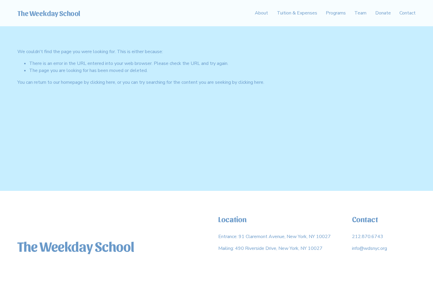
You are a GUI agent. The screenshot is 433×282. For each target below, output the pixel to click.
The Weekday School (48, 13)
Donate (383, 13)
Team (360, 13)
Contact (407, 13)
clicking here (102, 82)
